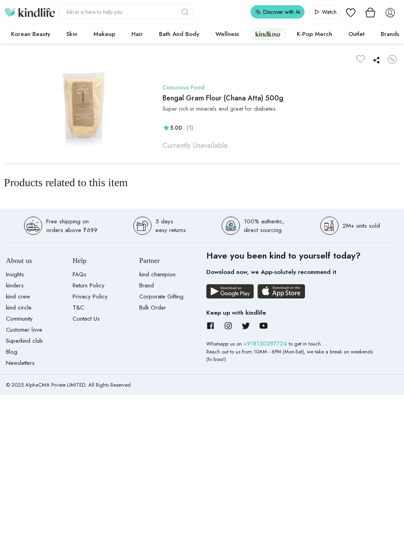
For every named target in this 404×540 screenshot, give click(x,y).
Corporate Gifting (161, 296)
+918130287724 (266, 343)
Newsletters (20, 363)
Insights (15, 274)
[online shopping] (29, 12)
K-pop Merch (314, 34)
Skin (71, 34)
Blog (11, 351)
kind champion (157, 274)
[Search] (186, 12)
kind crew (18, 296)
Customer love (24, 329)
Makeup (104, 34)
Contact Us (86, 318)
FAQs (79, 274)
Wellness (227, 34)
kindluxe (268, 33)
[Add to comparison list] (392, 59)
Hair (137, 34)
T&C (78, 307)
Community (19, 318)
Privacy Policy (90, 296)
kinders (15, 285)
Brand (146, 285)
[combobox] (126, 12)
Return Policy (89, 285)
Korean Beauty (30, 34)
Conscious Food (183, 87)
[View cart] (370, 12)
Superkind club (24, 340)
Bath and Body (179, 34)
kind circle (19, 307)
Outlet (356, 34)
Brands (390, 34)
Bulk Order (152, 307)
